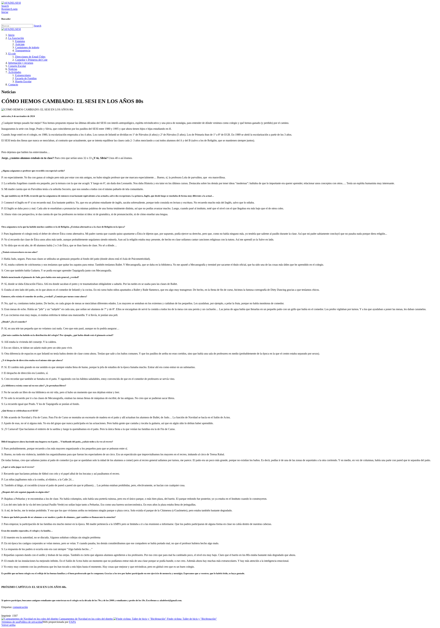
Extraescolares (23, 75)
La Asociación (16, 38)
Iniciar (4, 12)
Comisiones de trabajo (27, 47)
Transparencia (22, 50)
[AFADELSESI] (11, 2)
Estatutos (20, 41)
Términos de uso (10, 621)
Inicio (11, 35)
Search (37, 25)
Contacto (13, 84)
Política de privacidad (31, 621)
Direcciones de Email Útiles (30, 56)
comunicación (20, 607)
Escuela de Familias (26, 78)
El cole (12, 53)
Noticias (12, 69)
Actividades (14, 72)
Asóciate (20, 44)
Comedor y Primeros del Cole (31, 59)
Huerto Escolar (23, 81)
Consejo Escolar (17, 66)
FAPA (72, 621)
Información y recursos (20, 62)
